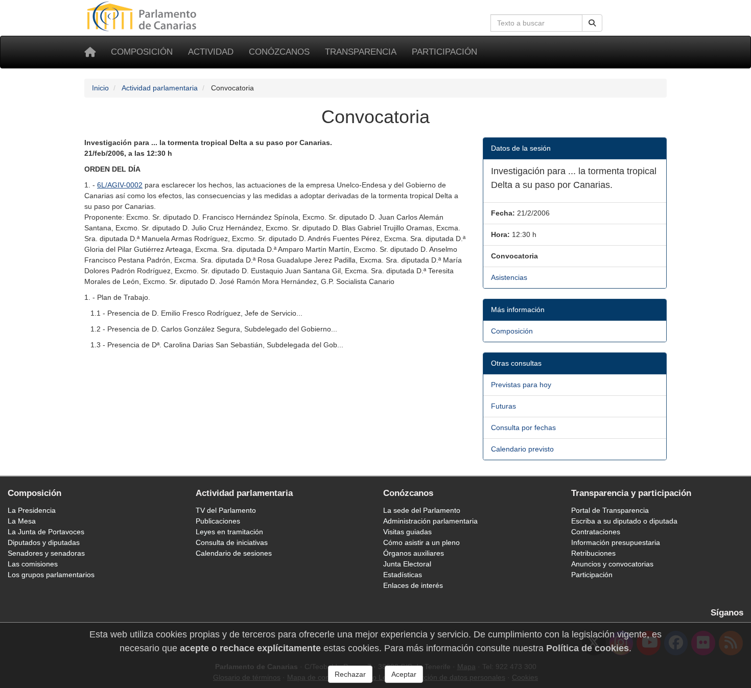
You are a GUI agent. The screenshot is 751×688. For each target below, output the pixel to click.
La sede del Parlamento (421, 510)
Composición (142, 52)
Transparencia (360, 52)
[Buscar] (592, 23)
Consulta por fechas (523, 427)
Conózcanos (279, 52)
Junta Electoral (407, 564)
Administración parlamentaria (430, 521)
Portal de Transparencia (610, 510)
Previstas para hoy (521, 385)
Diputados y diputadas (44, 542)
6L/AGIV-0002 (120, 185)
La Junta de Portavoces (46, 532)
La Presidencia (32, 510)
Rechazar (350, 674)
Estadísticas (402, 575)
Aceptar (403, 674)
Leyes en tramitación (229, 532)
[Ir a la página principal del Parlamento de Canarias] (143, 16)
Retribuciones (593, 553)
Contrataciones (595, 532)
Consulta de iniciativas (232, 542)
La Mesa (22, 521)
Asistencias (509, 277)
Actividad (210, 52)
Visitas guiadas (407, 532)
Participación (444, 52)
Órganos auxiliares (413, 553)
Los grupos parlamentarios (51, 575)
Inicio (100, 88)
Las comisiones (33, 564)
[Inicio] (90, 52)
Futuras (503, 406)
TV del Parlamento (226, 510)
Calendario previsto (522, 449)
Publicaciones (218, 521)
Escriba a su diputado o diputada (624, 521)
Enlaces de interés (413, 585)
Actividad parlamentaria (160, 88)
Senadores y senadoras (46, 553)
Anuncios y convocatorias (612, 564)
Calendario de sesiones (234, 553)
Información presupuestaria (615, 542)
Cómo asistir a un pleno (421, 542)
